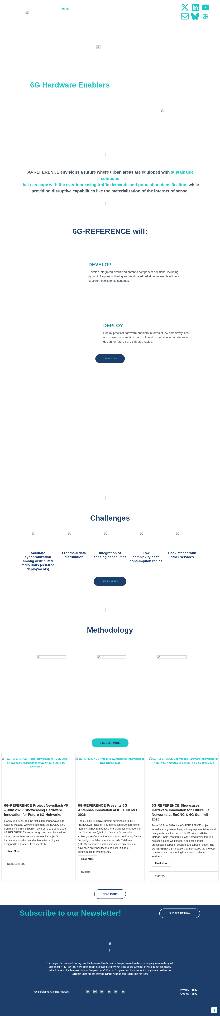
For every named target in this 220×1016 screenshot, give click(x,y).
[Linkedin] (195, 7)
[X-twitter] (185, 7)
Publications (141, 8)
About (79, 8)
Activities (99, 8)
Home (65, 8)
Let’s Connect (165, 16)
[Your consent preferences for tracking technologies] (214, 1010)
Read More (13, 851)
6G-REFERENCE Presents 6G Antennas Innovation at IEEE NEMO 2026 (107, 810)
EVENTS (86, 871)
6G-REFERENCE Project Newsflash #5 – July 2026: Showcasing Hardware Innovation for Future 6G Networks (36, 810)
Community (167, 8)
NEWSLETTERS (16, 864)
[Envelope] (185, 16)
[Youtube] (205, 7)
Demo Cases (119, 8)
